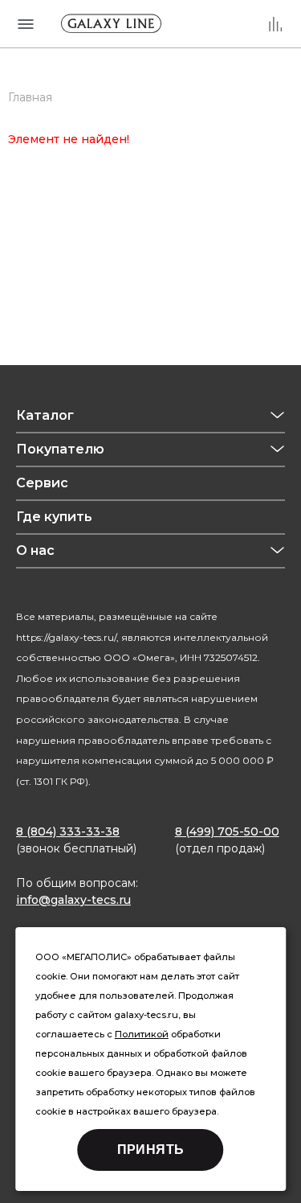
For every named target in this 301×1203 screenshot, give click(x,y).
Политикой (142, 1034)
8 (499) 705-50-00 (227, 831)
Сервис (42, 483)
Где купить (54, 516)
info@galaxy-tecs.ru (73, 900)
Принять (151, 1149)
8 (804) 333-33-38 (68, 831)
